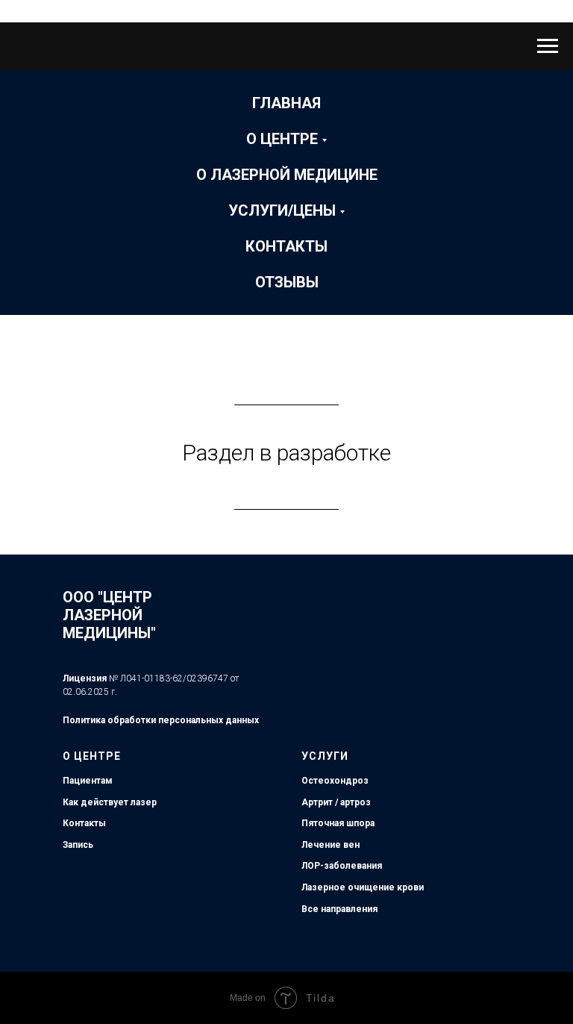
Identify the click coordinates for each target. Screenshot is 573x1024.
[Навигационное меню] (547, 46)
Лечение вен (330, 845)
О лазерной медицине (287, 175)
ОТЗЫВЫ (287, 282)
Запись (78, 845)
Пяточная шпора (338, 823)
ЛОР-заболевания (341, 866)
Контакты (286, 246)
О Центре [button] (282, 139)
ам (107, 780)
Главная (286, 103)
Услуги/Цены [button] (282, 210)
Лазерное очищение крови (362, 887)
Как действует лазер (110, 802)
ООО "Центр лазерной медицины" (109, 615)
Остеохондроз (335, 780)
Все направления (339, 909)
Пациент (82, 780)
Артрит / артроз (336, 802)
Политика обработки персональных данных (161, 720)
